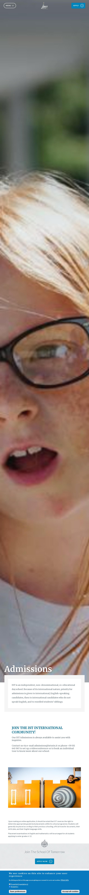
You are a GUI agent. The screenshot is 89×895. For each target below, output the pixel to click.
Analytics (14, 887)
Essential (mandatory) (19, 884)
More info (65, 880)
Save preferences (17, 891)
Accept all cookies (70, 891)
